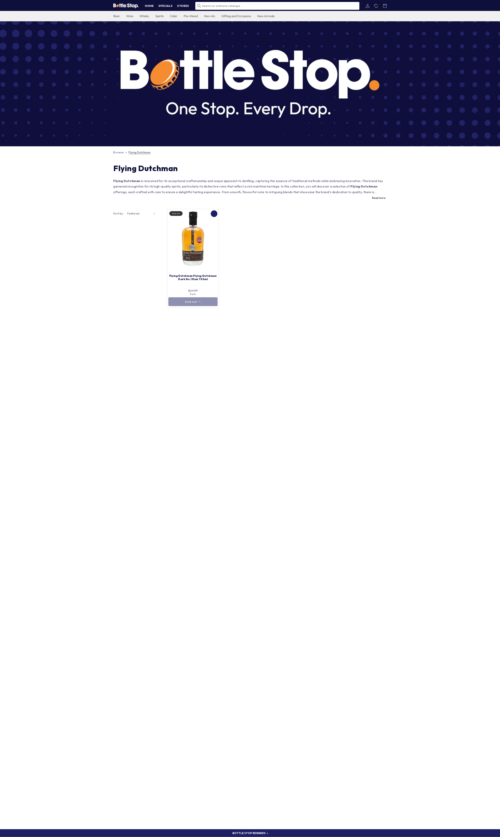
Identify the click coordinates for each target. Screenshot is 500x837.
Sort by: (118, 213)
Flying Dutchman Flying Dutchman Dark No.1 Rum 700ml (193, 277)
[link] (250, 83)
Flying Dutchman (140, 152)
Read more (379, 198)
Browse (118, 152)
